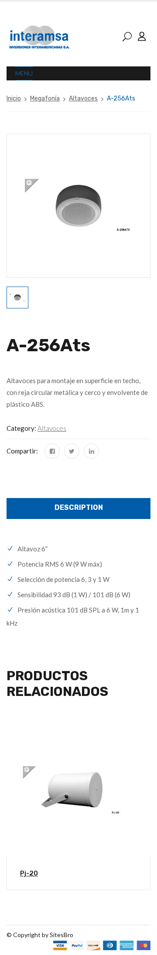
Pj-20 (29, 873)
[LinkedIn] (91, 451)
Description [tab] (79, 507)
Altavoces (83, 98)
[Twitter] (71, 451)
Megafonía (45, 98)
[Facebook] (52, 451)
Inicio (14, 98)
